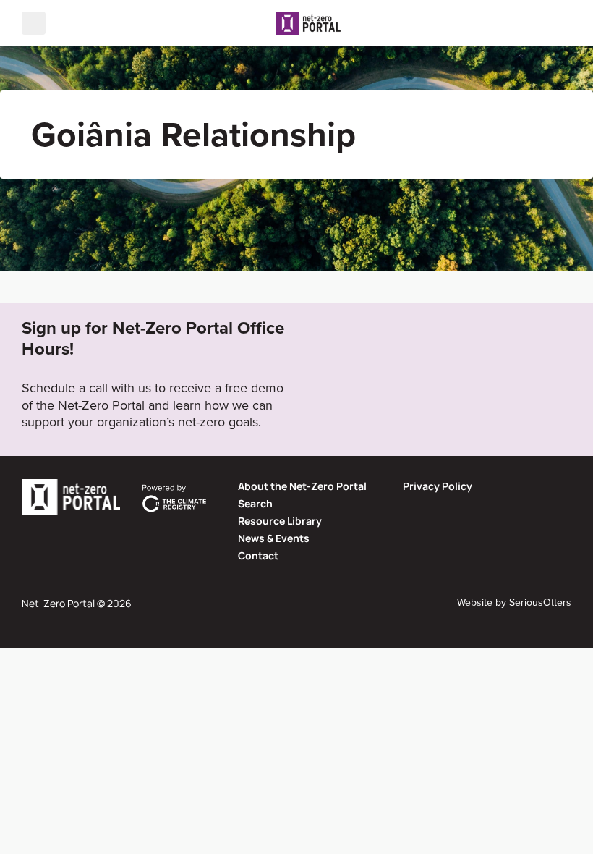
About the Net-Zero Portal (302, 486)
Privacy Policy (437, 486)
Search (255, 503)
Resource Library (280, 521)
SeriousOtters (540, 602)
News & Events (274, 538)
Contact (258, 555)
